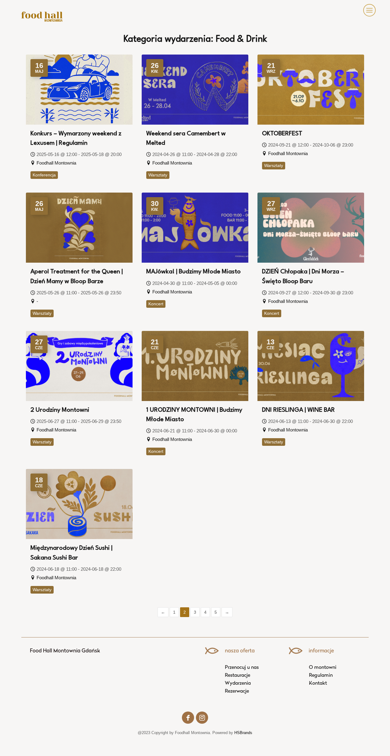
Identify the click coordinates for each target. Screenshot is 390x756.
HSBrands (243, 732)
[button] (368, 10)
